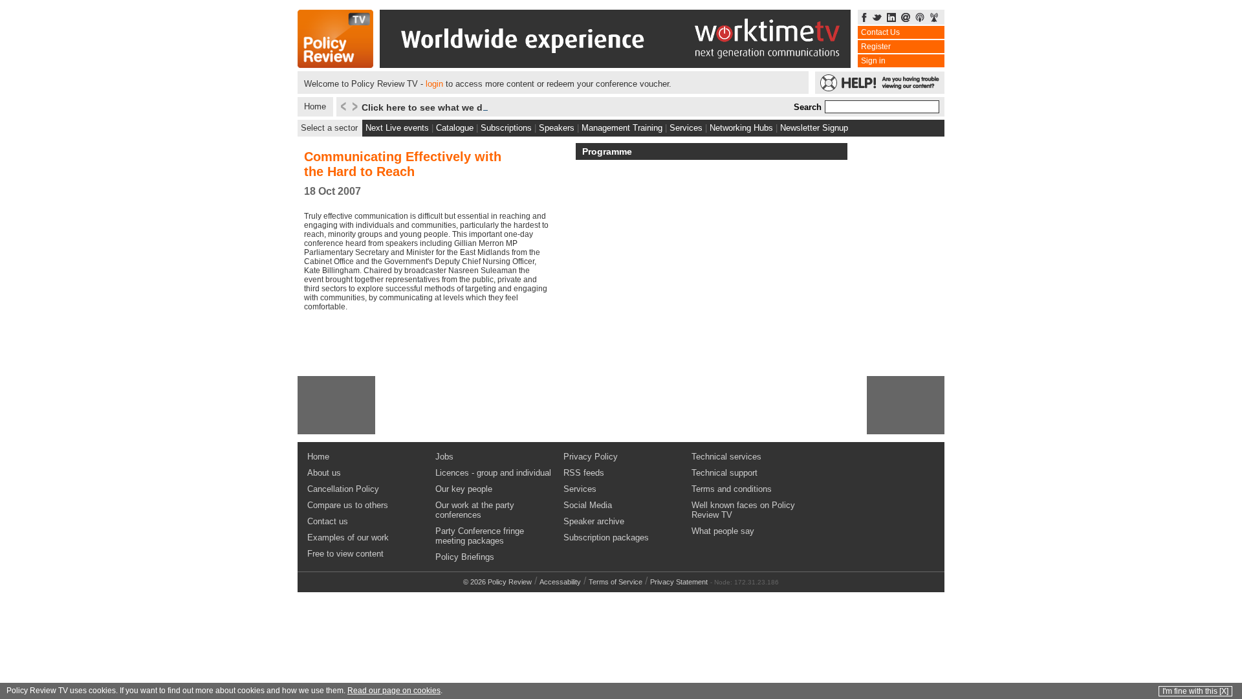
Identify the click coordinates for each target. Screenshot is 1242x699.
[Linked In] (891, 18)
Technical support (724, 473)
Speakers (556, 128)
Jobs (444, 456)
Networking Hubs (741, 128)
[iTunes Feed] (920, 18)
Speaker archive (593, 521)
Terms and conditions (732, 489)
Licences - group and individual (493, 473)
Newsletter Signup (814, 128)
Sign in (873, 60)
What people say (723, 531)
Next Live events (397, 128)
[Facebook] (864, 18)
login (434, 84)
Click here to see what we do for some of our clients (476, 107)
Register (876, 46)
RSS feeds (583, 473)
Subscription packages (606, 537)
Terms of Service (615, 582)
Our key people (463, 489)
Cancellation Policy (343, 489)
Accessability (560, 582)
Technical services (726, 456)
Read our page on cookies (394, 690)
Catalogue (455, 128)
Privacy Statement (679, 582)
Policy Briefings (464, 557)
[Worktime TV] (615, 64)
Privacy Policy (590, 456)
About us (324, 473)
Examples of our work (348, 537)
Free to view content (345, 554)
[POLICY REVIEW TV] (335, 64)
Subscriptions (506, 128)
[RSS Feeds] (934, 18)
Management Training (622, 128)
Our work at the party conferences (474, 510)
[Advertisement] (336, 405)
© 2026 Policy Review (497, 582)
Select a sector (329, 128)
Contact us (327, 521)
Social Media (587, 505)
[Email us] (905, 18)
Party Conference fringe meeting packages (479, 536)
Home (315, 106)
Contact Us (880, 32)
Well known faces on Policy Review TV (743, 510)
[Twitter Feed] (877, 18)
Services (686, 128)
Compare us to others (347, 505)
